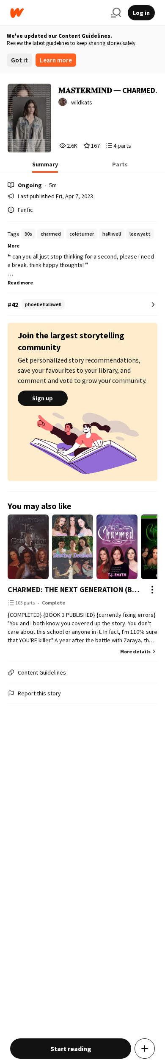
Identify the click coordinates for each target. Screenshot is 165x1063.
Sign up (42, 398)
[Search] (116, 13)
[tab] (45, 167)
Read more (20, 282)
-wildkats (80, 102)
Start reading (70, 1048)
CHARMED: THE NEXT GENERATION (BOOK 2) (74, 589)
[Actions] (152, 589)
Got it (19, 60)
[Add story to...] (145, 1048)
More (13, 245)
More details (135, 651)
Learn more (56, 60)
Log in (141, 13)
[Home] (57, 13)
